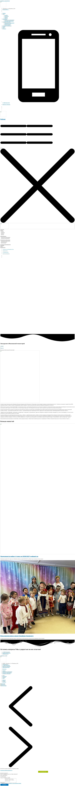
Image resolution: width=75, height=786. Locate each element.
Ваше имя (2, 775)
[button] (38, 14)
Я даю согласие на (11, 783)
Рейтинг (3, 119)
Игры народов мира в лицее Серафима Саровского (16, 636)
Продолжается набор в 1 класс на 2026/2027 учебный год (19, 556)
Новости (2, 348)
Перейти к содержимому (5, 0)
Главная (1, 346)
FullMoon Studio (22, 768)
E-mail (1, 776)
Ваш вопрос (2, 782)
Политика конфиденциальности (6, 770)
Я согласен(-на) (43, 771)
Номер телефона (3, 777)
